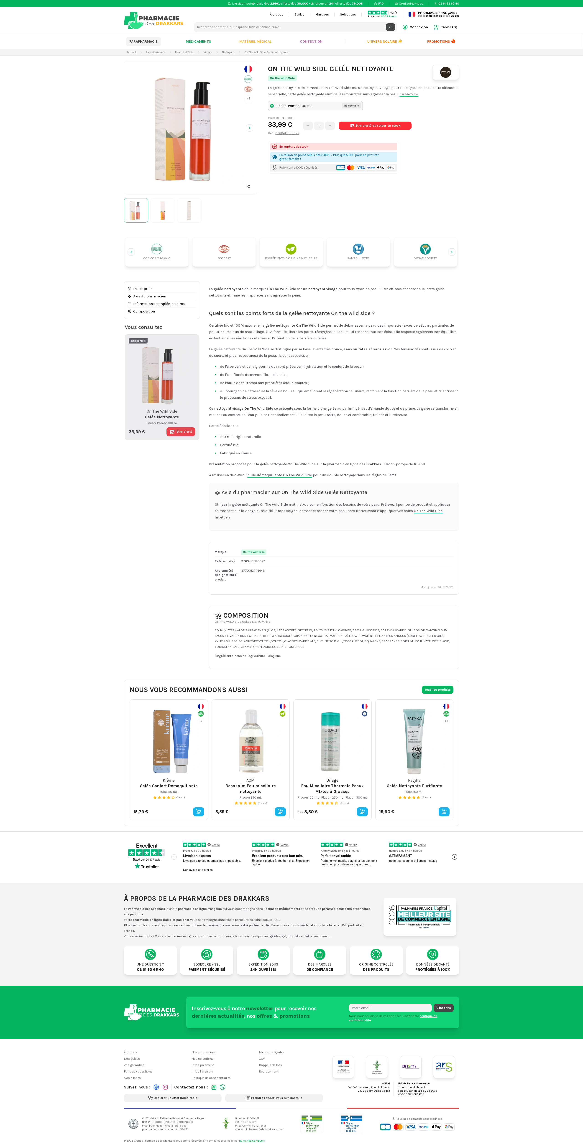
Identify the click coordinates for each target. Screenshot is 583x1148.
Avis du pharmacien (149, 296)
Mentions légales (271, 1052)
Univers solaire (384, 41)
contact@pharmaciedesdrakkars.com (259, 1129)
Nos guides (132, 1059)
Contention (311, 41)
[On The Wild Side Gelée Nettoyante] (190, 127)
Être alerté (377, 126)
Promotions (438, 41)
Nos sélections (203, 1059)
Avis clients (132, 1078)
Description (143, 288)
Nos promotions (204, 1052)
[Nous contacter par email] (214, 1087)
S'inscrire (443, 1008)
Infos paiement (203, 1065)
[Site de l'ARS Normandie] (444, 1067)
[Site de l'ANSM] (411, 1067)
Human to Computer (252, 1140)
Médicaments (198, 41)
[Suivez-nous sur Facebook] (156, 1087)
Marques (322, 14)
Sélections (348, 14)
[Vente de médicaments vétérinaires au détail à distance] (351, 1123)
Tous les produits (437, 690)
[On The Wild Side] (445, 72)
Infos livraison (202, 1071)
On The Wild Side (282, 78)
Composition (144, 311)
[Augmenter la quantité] (330, 126)
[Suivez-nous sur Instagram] (165, 1087)
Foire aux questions (138, 1071)
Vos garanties (134, 1065)
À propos (276, 14)
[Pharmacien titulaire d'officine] (311, 1123)
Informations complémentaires (159, 304)
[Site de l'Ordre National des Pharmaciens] (377, 1067)
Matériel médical (255, 41)
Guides (299, 14)
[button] (248, 186)
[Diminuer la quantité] (308, 126)
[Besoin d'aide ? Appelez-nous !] (222, 1087)
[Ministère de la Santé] (343, 1067)
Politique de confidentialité (211, 1078)
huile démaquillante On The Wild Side (279, 475)
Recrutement (269, 1071)
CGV (262, 1059)
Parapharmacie (143, 41)
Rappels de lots (270, 1065)
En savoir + (408, 94)
